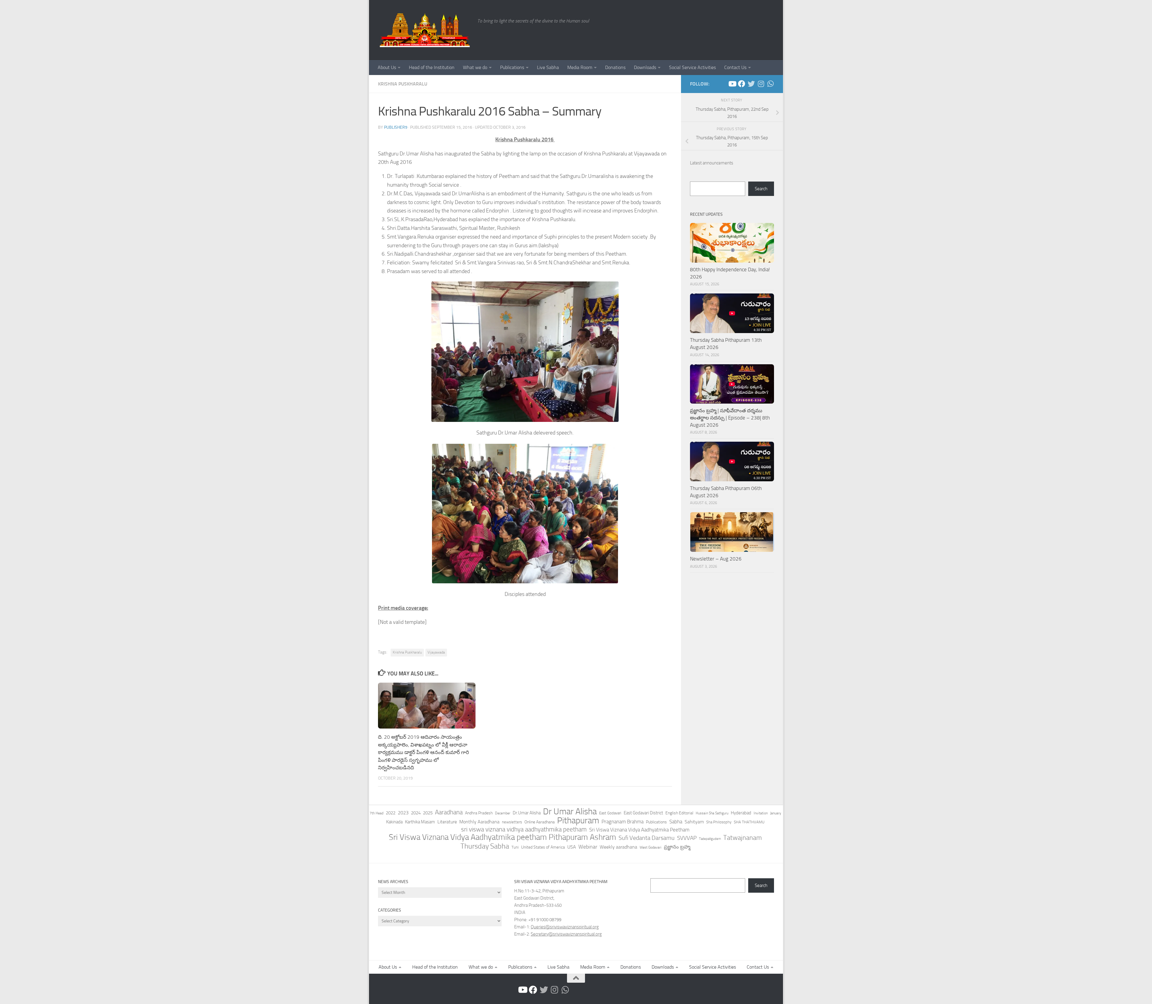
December (502, 813)
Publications (512, 67)
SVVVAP (687, 837)
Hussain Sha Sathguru (712, 813)
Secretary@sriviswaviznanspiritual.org (566, 934)
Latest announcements (711, 163)
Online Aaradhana (539, 822)
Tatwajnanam (742, 837)
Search (761, 188)
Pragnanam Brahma (623, 822)
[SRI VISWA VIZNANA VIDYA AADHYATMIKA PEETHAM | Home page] (424, 30)
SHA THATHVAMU (749, 822)
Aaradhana (449, 812)
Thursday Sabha (484, 846)
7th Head (376, 813)
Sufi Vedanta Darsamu (647, 837)
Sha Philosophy (718, 821)
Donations (615, 67)
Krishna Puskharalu (402, 84)
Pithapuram (578, 820)
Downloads (645, 67)
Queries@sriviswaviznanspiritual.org (565, 927)
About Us (387, 67)
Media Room (579, 67)
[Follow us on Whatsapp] (770, 83)
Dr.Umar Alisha (527, 813)
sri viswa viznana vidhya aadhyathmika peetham (524, 829)
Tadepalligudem (710, 839)
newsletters (512, 822)
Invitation (761, 813)
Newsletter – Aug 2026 (716, 559)
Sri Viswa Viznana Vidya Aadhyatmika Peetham (639, 830)
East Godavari (610, 813)
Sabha (675, 822)
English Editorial (679, 813)
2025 (428, 813)
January (775, 813)
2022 (390, 813)
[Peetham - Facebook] (741, 83)
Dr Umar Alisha (570, 811)
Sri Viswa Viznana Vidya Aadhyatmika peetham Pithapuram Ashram (502, 837)
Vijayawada (436, 652)
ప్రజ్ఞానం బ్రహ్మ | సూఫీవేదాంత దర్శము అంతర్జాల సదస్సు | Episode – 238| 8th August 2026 (730, 417)
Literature (447, 822)
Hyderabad (741, 813)
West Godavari (651, 847)
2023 (403, 813)
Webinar (587, 846)
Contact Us (735, 67)
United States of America (543, 847)
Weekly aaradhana (618, 847)
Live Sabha (548, 67)
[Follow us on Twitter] (751, 83)
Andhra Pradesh (479, 813)
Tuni (515, 847)
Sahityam (694, 822)
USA (571, 847)
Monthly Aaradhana (479, 822)
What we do (475, 67)
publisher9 (395, 127)
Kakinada (394, 822)
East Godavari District (643, 813)
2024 (416, 813)
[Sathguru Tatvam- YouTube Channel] (732, 83)
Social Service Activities (692, 67)
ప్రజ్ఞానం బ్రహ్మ (677, 847)
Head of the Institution (431, 67)
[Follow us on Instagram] (760, 83)
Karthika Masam (420, 822)
